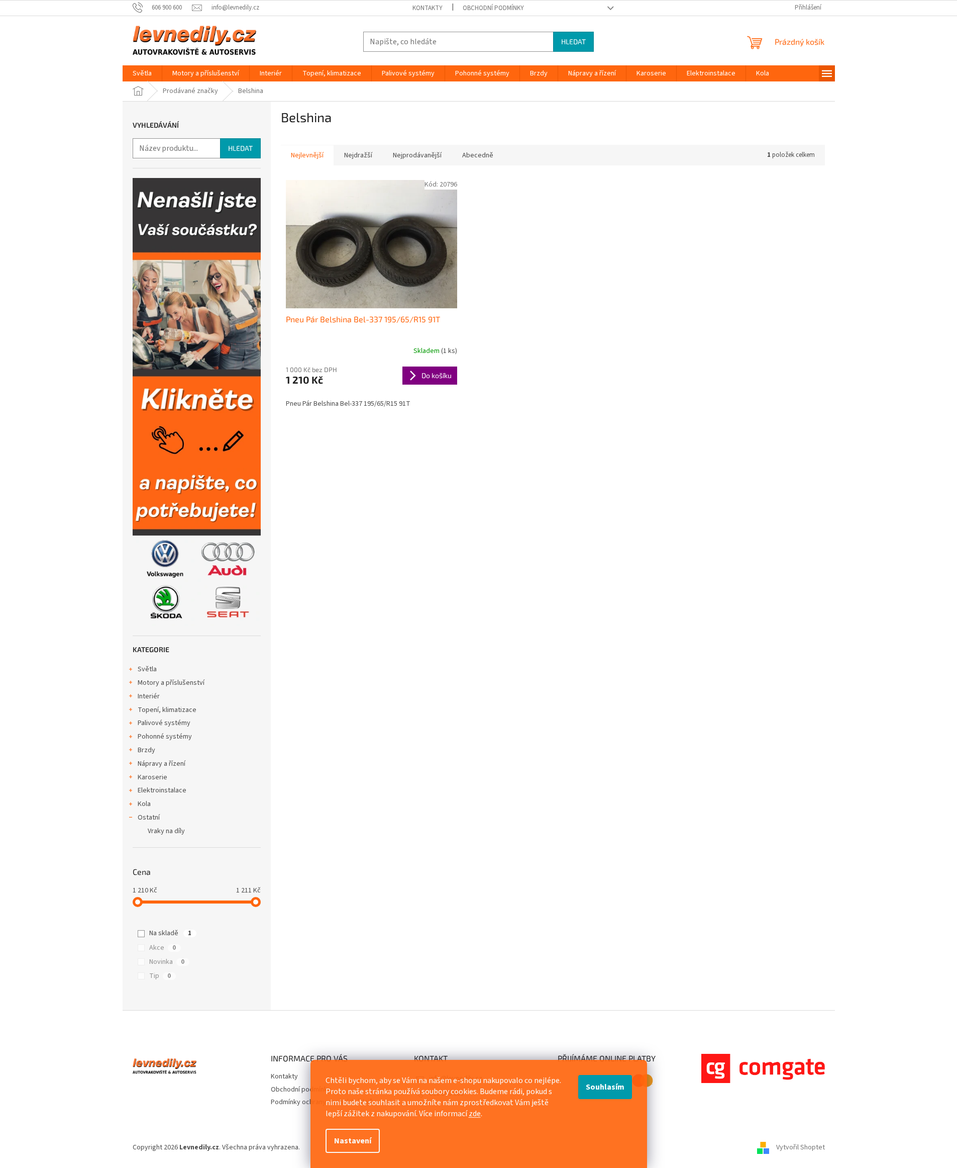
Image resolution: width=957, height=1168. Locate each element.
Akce (162, 948)
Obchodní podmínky (493, 8)
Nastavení (352, 1140)
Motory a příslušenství (171, 683)
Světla (147, 669)
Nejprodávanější (417, 155)
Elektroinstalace (162, 790)
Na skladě (170, 933)
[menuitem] (142, 73)
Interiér (149, 696)
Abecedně (477, 155)
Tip (160, 976)
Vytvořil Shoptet (800, 1147)
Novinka (166, 962)
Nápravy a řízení (161, 764)
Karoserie (152, 777)
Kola (144, 804)
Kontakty (427, 8)
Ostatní (149, 818)
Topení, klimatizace (167, 710)
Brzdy (146, 750)
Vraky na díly (166, 831)
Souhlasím (605, 1087)
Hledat (573, 41)
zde (475, 1113)
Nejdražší (358, 155)
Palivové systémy (164, 723)
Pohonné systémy (165, 737)
